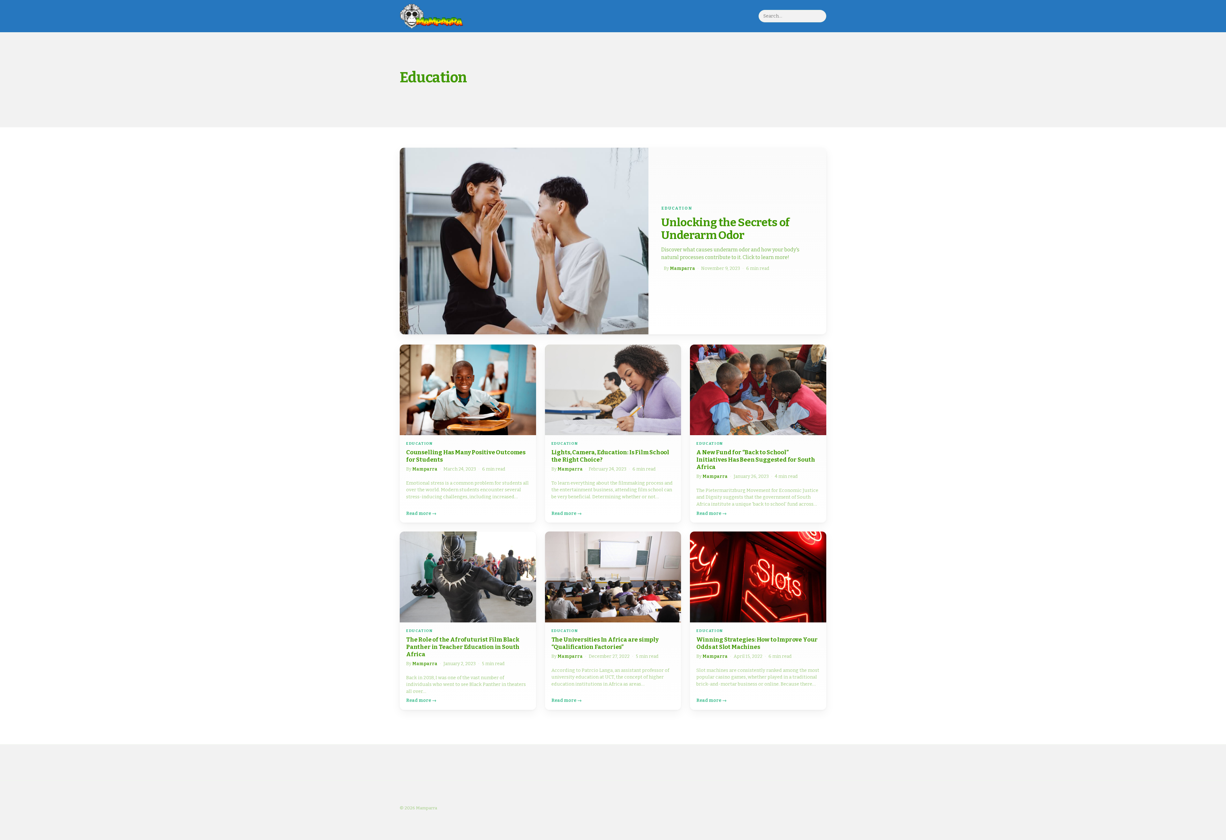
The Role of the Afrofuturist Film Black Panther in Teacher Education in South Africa (462, 647)
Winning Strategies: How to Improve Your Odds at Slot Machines (757, 643)
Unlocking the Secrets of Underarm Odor (725, 229)
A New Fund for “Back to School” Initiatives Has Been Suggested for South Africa (755, 460)
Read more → (421, 513)
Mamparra (682, 268)
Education (676, 208)
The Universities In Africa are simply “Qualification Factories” (605, 643)
